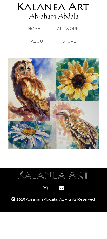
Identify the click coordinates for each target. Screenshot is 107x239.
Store (69, 41)
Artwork (68, 28)
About (38, 41)
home (34, 28)
